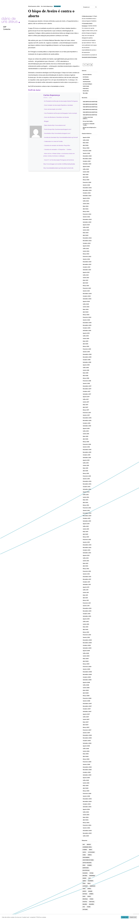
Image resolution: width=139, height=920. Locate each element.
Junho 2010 (86, 624)
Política (85, 901)
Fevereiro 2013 (87, 539)
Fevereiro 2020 (87, 317)
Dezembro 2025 (87, 156)
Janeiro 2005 (86, 796)
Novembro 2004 (87, 801)
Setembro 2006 (87, 743)
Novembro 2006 (87, 738)
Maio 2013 (85, 531)
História (85, 875)
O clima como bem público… (88, 118)
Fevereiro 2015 (87, 476)
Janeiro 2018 (86, 383)
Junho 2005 (86, 783)
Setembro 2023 (87, 222)
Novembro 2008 (87, 674)
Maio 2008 (86, 690)
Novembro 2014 (87, 484)
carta (84, 852)
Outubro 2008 (87, 677)
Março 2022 (86, 253)
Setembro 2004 (87, 806)
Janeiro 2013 (86, 542)
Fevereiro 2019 (87, 349)
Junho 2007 (86, 719)
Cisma (84, 854)
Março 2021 (86, 285)
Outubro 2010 (86, 613)
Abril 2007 (85, 724)
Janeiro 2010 (86, 637)
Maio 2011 (85, 595)
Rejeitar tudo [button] (133, 917)
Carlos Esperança (51, 95)
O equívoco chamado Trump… (88, 124)
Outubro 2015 (86, 454)
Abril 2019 (85, 343)
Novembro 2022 (87, 240)
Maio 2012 (85, 563)
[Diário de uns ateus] (11, 12)
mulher (90, 891)
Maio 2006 (85, 753)
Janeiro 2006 (86, 764)
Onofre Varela (86, 86)
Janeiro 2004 (86, 827)
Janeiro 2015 (86, 478)
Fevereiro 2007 (87, 730)
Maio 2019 (85, 341)
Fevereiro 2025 (87, 182)
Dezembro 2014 (87, 481)
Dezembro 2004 (87, 798)
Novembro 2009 (87, 642)
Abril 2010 (85, 629)
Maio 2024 (85, 206)
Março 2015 (86, 473)
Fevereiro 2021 (87, 288)
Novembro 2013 (87, 515)
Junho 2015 (86, 465)
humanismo (92, 875)
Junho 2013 (86, 529)
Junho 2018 (86, 370)
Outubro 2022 (86, 243)
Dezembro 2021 (87, 261)
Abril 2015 (85, 470)
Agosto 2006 (86, 746)
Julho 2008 (86, 685)
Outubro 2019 (86, 328)
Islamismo (90, 880)
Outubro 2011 (86, 582)
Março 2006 (86, 759)
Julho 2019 (86, 335)
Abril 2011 (85, 597)
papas (89, 896)
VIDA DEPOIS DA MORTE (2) (90, 112)
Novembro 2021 (87, 264)
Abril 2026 (85, 145)
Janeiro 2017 (86, 415)
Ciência (89, 854)
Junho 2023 (86, 230)
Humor (84, 878)
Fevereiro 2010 (87, 634)
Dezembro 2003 (87, 830)
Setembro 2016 (87, 425)
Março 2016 (86, 441)
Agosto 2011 (86, 587)
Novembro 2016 (87, 420)
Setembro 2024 (87, 195)
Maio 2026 (85, 142)
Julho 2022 (86, 248)
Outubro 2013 (86, 518)
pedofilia (85, 899)
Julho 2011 (85, 589)
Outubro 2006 (87, 740)
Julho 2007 (86, 716)
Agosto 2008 (86, 682)
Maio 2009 (85, 658)
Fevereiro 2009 (87, 666)
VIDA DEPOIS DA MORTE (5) (90, 104)
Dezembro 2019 (87, 322)
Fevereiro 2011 (87, 603)
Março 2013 (86, 536)
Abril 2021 (85, 283)
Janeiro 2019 (86, 351)
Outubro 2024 (87, 193)
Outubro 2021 (86, 267)
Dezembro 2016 (87, 417)
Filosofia (85, 873)
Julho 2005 (86, 780)
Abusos (89, 844)
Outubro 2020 (87, 296)
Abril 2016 (85, 439)
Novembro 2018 (87, 357)
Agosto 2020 (86, 301)
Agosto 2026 (86, 137)
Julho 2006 (86, 748)
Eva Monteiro (86, 77)
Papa (84, 896)
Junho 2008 (86, 687)
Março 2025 (86, 179)
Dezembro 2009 (87, 640)
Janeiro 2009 (86, 669)
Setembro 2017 (87, 394)
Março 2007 (86, 727)
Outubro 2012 (86, 550)
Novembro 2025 (87, 158)
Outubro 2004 (87, 804)
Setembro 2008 (87, 679)
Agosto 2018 (86, 365)
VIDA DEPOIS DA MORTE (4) (90, 106)
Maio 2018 (85, 372)
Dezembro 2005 (87, 767)
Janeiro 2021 (86, 290)
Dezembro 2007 (87, 703)
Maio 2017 (85, 404)
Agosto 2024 (86, 198)
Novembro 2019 (87, 325)
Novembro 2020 (87, 293)
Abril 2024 (85, 209)
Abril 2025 (85, 177)
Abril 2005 (85, 788)
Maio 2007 (85, 722)
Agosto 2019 (86, 333)
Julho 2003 (86, 835)
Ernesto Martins (87, 74)
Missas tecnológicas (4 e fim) (89, 128)
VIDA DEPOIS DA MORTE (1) (90, 114)
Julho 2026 (86, 140)
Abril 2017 (85, 407)
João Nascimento (86, 81)
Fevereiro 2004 (87, 825)
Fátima (91, 873)
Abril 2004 (85, 820)
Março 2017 (86, 410)
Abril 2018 (85, 375)
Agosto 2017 (86, 396)
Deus (84, 865)
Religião (85, 904)
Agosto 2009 (86, 650)
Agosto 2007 (86, 714)
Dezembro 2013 (87, 513)
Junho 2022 (86, 251)
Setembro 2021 (87, 269)
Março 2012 (86, 568)
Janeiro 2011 (86, 605)
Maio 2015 (85, 468)
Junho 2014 (86, 497)
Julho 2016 (86, 431)
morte (84, 891)
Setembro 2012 (87, 552)
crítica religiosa (87, 862)
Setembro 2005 (87, 775)
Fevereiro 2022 (87, 256)
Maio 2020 (85, 309)
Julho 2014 (86, 494)
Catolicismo (91, 852)
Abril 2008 (85, 693)
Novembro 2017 (87, 388)
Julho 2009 (86, 653)
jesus (89, 883)
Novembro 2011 (87, 579)
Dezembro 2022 (87, 238)
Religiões (91, 904)
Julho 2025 (86, 169)
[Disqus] (53, 194)
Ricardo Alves (86, 90)
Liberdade (92, 886)
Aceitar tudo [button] (125, 917)
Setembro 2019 (87, 330)
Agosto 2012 (86, 555)
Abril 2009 (85, 661)
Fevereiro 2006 (87, 761)
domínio (89, 865)
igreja (84, 880)
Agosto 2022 (86, 245)
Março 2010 (86, 632)
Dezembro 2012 (87, 544)
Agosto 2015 (86, 460)
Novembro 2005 (87, 769)
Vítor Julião (85, 93)
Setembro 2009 (87, 648)
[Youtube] (91, 64)
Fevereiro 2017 (87, 412)
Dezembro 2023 (87, 219)
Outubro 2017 (86, 391)
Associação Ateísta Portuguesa (89, 57)
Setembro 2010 (87, 616)
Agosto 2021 (86, 272)
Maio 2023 (85, 232)
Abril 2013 (85, 534)
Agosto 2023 (86, 224)
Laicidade (85, 886)
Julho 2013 (86, 526)
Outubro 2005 (86, 772)
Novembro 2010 (87, 611)
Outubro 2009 (87, 645)
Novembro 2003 (87, 833)
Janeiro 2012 (86, 574)
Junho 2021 (86, 277)
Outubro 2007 (87, 708)
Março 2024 (86, 211)
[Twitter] (87, 64)
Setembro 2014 (87, 489)
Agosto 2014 (86, 492)
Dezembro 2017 (87, 386)
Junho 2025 (86, 171)
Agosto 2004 (86, 809)
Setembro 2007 (87, 711)
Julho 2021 (86, 275)
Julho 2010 (86, 621)
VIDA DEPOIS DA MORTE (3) (90, 109)
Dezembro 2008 (87, 671)
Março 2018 (86, 378)
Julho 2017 (86, 399)
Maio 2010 (85, 626)
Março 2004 (86, 822)
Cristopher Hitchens (88, 860)
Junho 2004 (86, 814)
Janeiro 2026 (86, 153)
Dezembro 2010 (87, 608)
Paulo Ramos (86, 88)
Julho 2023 (86, 227)
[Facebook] (84, 64)
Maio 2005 (85, 785)
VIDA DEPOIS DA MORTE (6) (90, 101)
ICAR (89, 878)
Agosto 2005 (86, 777)
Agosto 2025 (86, 166)
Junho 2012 (86, 560)
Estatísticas (86, 870)
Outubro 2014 (86, 486)
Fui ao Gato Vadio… (88, 121)
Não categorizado (57, 6)
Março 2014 (86, 505)
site (84, 906)
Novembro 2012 (87, 547)
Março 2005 (86, 790)
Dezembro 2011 (87, 576)
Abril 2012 (85, 566)
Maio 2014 (85, 499)
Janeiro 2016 (86, 447)
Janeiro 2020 (86, 320)
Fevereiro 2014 (87, 507)
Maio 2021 (85, 280)
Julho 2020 (86, 304)
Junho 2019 (86, 338)
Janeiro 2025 (86, 185)
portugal (91, 901)
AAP (4, 27)
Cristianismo (86, 857)
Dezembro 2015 (87, 449)
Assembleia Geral (87, 847)
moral (89, 888)
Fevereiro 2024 (87, 214)
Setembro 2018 (87, 362)
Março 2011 (86, 600)
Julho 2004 (86, 812)
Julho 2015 (85, 462)
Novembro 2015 (87, 452)
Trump (88, 906)
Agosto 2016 (86, 428)
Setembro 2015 (87, 457)
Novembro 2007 (87, 706)
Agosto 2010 (86, 618)
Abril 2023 (85, 235)
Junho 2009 (86, 656)
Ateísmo (85, 849)
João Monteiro (86, 79)
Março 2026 (86, 148)
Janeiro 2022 (86, 259)
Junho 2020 (86, 306)
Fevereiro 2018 (87, 380)
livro (84, 888)
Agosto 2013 (86, 523)
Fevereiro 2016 (87, 444)
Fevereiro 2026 (87, 150)
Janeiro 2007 (86, 732)
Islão (84, 883)
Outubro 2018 (86, 359)
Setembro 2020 (87, 298)
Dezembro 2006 (87, 735)
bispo (90, 849)
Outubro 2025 (86, 161)
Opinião (91, 893)
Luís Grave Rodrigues (87, 83)
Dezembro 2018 (87, 354)
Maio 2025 (85, 174)
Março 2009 (86, 664)
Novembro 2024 (87, 190)
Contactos (6, 29)
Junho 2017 (86, 402)
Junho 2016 (86, 433)
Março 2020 (86, 314)
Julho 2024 (86, 201)
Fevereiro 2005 (87, 793)
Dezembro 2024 (87, 187)
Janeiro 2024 (86, 216)
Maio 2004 (86, 817)
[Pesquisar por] (95, 7)
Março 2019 (86, 346)
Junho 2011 (86, 592)
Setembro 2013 (87, 521)
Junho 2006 (86, 751)
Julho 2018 (86, 367)
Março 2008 (86, 695)
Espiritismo (86, 867)
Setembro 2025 (87, 163)
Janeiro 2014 (86, 510)
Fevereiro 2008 (87, 698)
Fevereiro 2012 (87, 571)
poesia (91, 899)
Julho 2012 (86, 558)
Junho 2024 (86, 203)
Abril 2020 (85, 312)
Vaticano (85, 909)
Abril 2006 (85, 756)
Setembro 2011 (87, 584)
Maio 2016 (85, 436)
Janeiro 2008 (86, 700)
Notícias (85, 893)
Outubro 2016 (86, 423)
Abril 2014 (85, 502)
